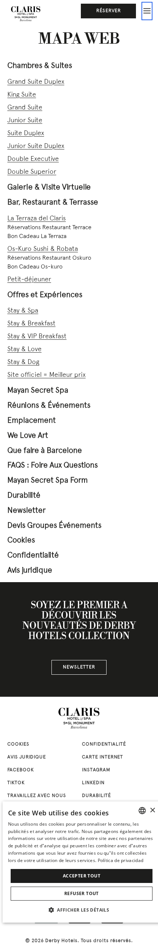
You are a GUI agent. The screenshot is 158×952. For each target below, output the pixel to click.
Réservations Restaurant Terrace (49, 227)
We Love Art (27, 435)
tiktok (16, 783)
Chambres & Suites (39, 65)
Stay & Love (24, 349)
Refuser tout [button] (81, 893)
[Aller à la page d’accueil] (25, 13)
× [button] (152, 810)
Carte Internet (102, 757)
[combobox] (142, 810)
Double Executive (33, 159)
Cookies (21, 540)
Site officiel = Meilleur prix (46, 375)
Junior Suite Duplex (35, 146)
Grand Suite (24, 108)
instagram (96, 770)
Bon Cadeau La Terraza (37, 236)
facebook (20, 770)
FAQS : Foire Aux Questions (52, 465)
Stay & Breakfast (31, 324)
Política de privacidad (121, 860)
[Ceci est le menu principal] (147, 11)
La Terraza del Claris (36, 219)
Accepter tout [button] (81, 876)
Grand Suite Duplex (35, 82)
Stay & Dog (23, 362)
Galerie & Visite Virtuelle (49, 187)
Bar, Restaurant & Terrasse (52, 202)
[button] (81, 909)
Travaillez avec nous (36, 796)
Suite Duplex (25, 133)
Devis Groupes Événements (54, 525)
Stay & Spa (22, 311)
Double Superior (31, 172)
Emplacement (31, 420)
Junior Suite (24, 121)
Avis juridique (29, 570)
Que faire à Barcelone (44, 450)
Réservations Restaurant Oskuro (49, 258)
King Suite (21, 95)
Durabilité (23, 495)
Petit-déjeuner (29, 280)
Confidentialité (33, 555)
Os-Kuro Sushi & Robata (42, 249)
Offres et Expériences (44, 295)
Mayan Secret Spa (37, 390)
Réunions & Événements (48, 405)
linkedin (93, 783)
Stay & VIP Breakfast (37, 336)
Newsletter (26, 510)
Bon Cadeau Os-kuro (34, 267)
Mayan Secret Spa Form (47, 480)
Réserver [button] (108, 11)
